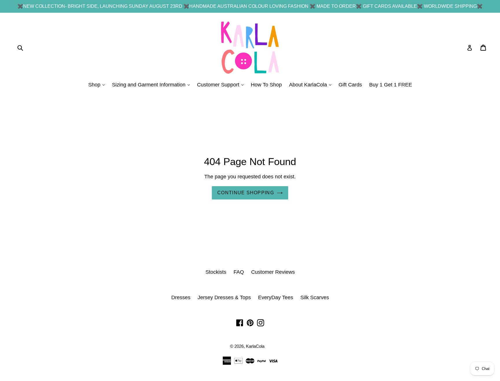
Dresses (180, 297)
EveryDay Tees (275, 297)
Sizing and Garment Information (152, 85)
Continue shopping (245, 192)
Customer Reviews (273, 272)
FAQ (239, 272)
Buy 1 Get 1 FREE (390, 85)
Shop (98, 85)
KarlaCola (255, 346)
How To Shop (266, 85)
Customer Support (222, 85)
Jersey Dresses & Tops (224, 297)
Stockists (215, 272)
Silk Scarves (314, 297)
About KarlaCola (311, 85)
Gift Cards (350, 85)
